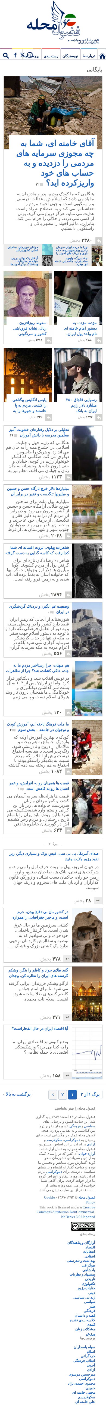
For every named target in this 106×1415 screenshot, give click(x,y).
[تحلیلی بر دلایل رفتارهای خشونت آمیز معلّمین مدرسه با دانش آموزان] (87, 453)
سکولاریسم (86, 1397)
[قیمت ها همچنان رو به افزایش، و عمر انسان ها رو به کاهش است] (87, 806)
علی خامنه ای (85, 1402)
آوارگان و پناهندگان (81, 1242)
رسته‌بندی (51, 56)
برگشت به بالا (18, 1094)
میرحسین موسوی (82, 1374)
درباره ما (89, 56)
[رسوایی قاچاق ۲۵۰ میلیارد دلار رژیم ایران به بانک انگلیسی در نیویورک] (78, 390)
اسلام (91, 1352)
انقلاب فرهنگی (84, 1361)
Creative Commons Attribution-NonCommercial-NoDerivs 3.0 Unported (66, 1212)
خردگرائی (88, 1356)
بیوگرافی (88, 1265)
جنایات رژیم (86, 1288)
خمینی (90, 1388)
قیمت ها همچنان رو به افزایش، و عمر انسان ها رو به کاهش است (39, 786)
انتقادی (90, 1256)
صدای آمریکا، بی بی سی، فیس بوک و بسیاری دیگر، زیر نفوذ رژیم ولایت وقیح (54, 856)
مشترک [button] (22, 53)
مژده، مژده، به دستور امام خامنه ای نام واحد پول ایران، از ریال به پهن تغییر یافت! (80, 334)
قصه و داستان (85, 1315)
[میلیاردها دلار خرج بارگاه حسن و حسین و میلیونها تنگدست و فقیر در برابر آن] (87, 512)
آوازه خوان (87, 1153)
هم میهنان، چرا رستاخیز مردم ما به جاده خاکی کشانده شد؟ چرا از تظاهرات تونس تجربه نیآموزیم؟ (37, 668)
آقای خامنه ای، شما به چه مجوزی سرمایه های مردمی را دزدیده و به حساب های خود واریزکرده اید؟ (55, 163)
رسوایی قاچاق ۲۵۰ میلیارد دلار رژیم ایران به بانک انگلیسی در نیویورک (81, 411)
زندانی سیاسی (84, 1297)
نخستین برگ (102, 53)
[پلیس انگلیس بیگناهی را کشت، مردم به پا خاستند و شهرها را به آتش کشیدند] (28, 379)
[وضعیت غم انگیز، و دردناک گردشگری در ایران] (87, 629)
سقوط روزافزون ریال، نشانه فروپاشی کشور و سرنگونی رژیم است (29, 331)
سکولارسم (54, 1140)
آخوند (91, 1365)
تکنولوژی (88, 1284)
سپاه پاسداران (84, 1347)
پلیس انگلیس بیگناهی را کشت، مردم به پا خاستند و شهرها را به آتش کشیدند (29, 408)
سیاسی (89, 1126)
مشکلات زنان (85, 1329)
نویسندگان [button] (70, 56)
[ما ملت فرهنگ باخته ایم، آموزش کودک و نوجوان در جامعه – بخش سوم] (75, 773)
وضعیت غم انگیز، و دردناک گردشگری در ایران (39, 609)
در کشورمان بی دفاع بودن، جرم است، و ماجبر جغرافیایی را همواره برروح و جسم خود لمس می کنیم (40, 915)
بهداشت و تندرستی (81, 1261)
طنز (92, 1306)
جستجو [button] (6, 53)
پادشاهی (88, 1270)
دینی (91, 1293)
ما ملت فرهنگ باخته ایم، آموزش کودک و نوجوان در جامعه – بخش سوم (38, 727)
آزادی (91, 1144)
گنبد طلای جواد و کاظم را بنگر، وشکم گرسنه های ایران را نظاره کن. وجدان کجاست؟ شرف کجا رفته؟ (38, 973)
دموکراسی (72, 1140)
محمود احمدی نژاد (81, 1383)
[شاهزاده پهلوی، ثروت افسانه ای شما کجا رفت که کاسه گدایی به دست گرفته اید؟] (87, 571)
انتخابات (89, 1252)
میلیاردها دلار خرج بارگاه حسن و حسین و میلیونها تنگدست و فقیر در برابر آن (38, 492)
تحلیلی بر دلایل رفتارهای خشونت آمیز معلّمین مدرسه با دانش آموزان (39, 432)
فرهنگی (75, 1126)
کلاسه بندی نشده (82, 1320)
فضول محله (53, 21)
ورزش (90, 1334)
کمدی (91, 1324)
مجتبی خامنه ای (83, 1392)
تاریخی (90, 1279)
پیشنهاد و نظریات (82, 1274)
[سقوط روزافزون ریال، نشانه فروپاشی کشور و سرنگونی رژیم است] (28, 298)
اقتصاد (90, 1247)
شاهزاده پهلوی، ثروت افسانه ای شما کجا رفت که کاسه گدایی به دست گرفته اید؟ (37, 550)
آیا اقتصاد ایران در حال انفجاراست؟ (40, 1029)
